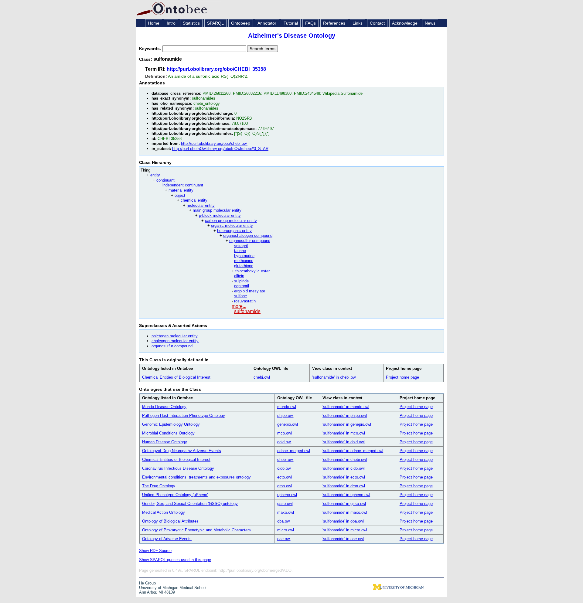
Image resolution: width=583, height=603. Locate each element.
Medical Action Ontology (163, 512)
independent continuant (182, 185)
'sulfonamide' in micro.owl (344, 530)
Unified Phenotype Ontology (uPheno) (175, 494)
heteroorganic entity (234, 230)
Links (358, 23)
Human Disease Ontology (164, 442)
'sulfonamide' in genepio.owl (346, 424)
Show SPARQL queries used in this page (175, 559)
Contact (377, 23)
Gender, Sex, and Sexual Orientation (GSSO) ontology (190, 503)
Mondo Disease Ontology (164, 406)
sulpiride (241, 281)
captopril (241, 286)
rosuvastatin (245, 301)
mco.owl (284, 433)
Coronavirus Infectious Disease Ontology (178, 468)
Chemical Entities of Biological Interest (176, 377)
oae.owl (284, 539)
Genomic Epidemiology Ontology (171, 424)
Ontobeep (240, 23)
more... (239, 306)
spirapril (241, 246)
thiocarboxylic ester (252, 271)
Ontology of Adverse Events (167, 539)
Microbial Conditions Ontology (168, 433)
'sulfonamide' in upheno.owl (346, 494)
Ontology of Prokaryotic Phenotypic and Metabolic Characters (196, 530)
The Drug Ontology (158, 486)
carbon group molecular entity (231, 220)
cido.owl (284, 468)
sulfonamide (247, 311)
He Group (147, 583)
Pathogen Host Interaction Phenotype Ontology (183, 415)
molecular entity (201, 205)
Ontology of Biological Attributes (170, 521)
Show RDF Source (155, 550)
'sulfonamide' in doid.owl (343, 442)
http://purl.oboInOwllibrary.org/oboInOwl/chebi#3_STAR (220, 148)
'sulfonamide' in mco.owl (343, 433)
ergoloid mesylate (249, 291)
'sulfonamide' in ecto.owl (343, 477)
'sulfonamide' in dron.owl (343, 486)
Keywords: (150, 48)
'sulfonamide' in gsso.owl (344, 503)
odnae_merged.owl (293, 450)
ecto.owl (284, 477)
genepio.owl (287, 424)
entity (155, 175)
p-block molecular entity (220, 215)
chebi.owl (262, 377)
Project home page (402, 377)
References (334, 23)
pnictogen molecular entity (175, 336)
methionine (243, 260)
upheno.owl (287, 494)
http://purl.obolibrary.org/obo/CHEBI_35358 (216, 69)
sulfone (240, 296)
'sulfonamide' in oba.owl (343, 521)
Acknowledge (405, 23)
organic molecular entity (232, 225)
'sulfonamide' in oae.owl (343, 539)
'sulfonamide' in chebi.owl (334, 377)
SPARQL (215, 23)
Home (153, 23)
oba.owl (284, 521)
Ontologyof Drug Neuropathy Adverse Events (181, 450)
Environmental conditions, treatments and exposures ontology (196, 477)
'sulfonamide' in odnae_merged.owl (352, 450)
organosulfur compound (249, 240)
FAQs (310, 23)
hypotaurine (244, 256)
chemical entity (194, 200)
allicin (239, 276)
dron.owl (284, 486)
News (430, 23)
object (180, 195)
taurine (240, 250)
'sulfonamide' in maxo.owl (344, 512)
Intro (171, 23)
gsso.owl (285, 503)
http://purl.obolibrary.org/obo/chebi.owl (214, 143)
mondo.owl (286, 406)
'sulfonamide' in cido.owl (343, 468)
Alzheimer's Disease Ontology (291, 35)
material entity (181, 190)
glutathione (243, 266)
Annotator (266, 23)
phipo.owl (285, 415)
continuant (165, 180)
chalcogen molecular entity (175, 341)
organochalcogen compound (247, 235)
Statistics (191, 23)
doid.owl (284, 442)
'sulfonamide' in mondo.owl (345, 406)
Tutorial (291, 23)
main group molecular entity (217, 210)
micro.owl (285, 530)
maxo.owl (285, 512)
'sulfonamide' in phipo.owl (344, 415)
